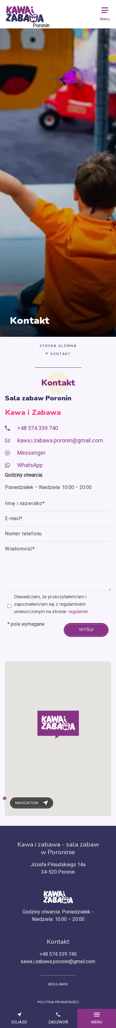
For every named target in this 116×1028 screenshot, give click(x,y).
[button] (58, 724)
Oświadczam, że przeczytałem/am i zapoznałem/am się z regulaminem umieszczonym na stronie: (51, 604)
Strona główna (58, 346)
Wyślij (86, 630)
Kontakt (60, 354)
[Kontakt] (24, 14)
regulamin (78, 611)
